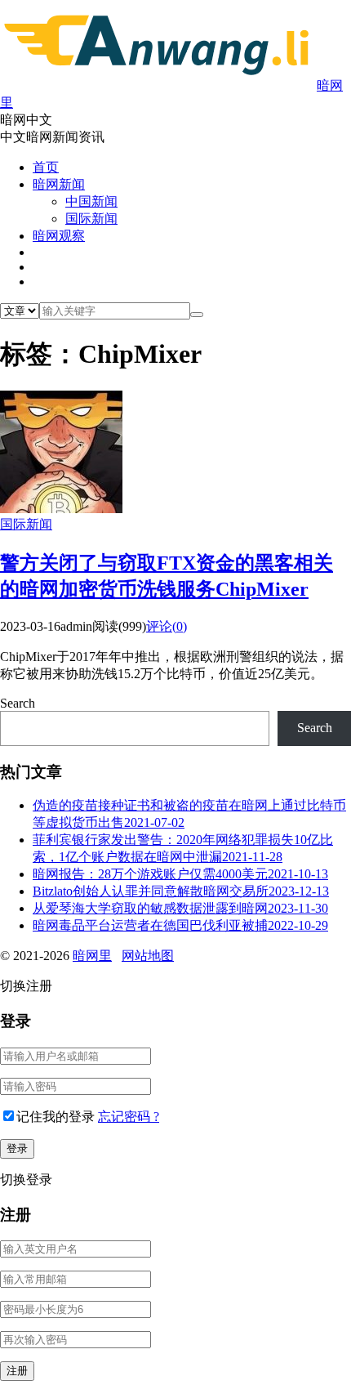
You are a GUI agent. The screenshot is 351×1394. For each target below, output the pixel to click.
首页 (46, 167)
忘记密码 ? (128, 1117)
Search (17, 703)
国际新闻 (91, 219)
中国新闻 (91, 201)
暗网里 (92, 956)
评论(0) (166, 626)
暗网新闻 (59, 184)
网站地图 (148, 956)
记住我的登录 (55, 1117)
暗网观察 (59, 236)
